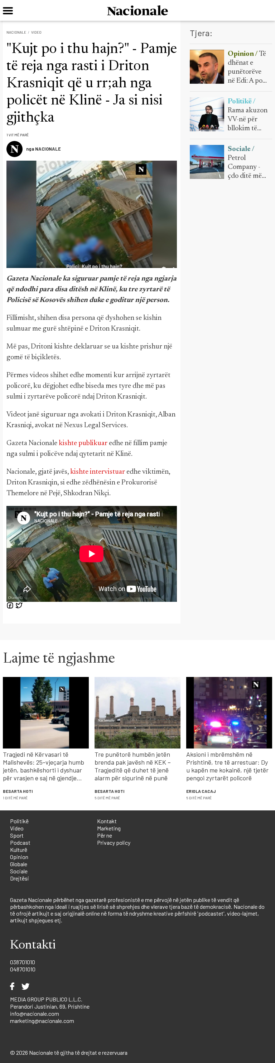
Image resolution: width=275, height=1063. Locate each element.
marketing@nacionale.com (42, 1020)
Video (36, 32)
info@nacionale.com (34, 1013)
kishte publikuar (83, 443)
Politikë (19, 821)
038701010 (22, 962)
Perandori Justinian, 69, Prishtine (50, 1006)
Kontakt (107, 821)
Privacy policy (113, 842)
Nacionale (16, 32)
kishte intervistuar (97, 472)
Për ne (104, 835)
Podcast (20, 842)
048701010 (22, 969)
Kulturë (18, 849)
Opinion (19, 856)
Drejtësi (19, 878)
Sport (17, 835)
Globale (18, 863)
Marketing (109, 828)
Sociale (19, 871)
